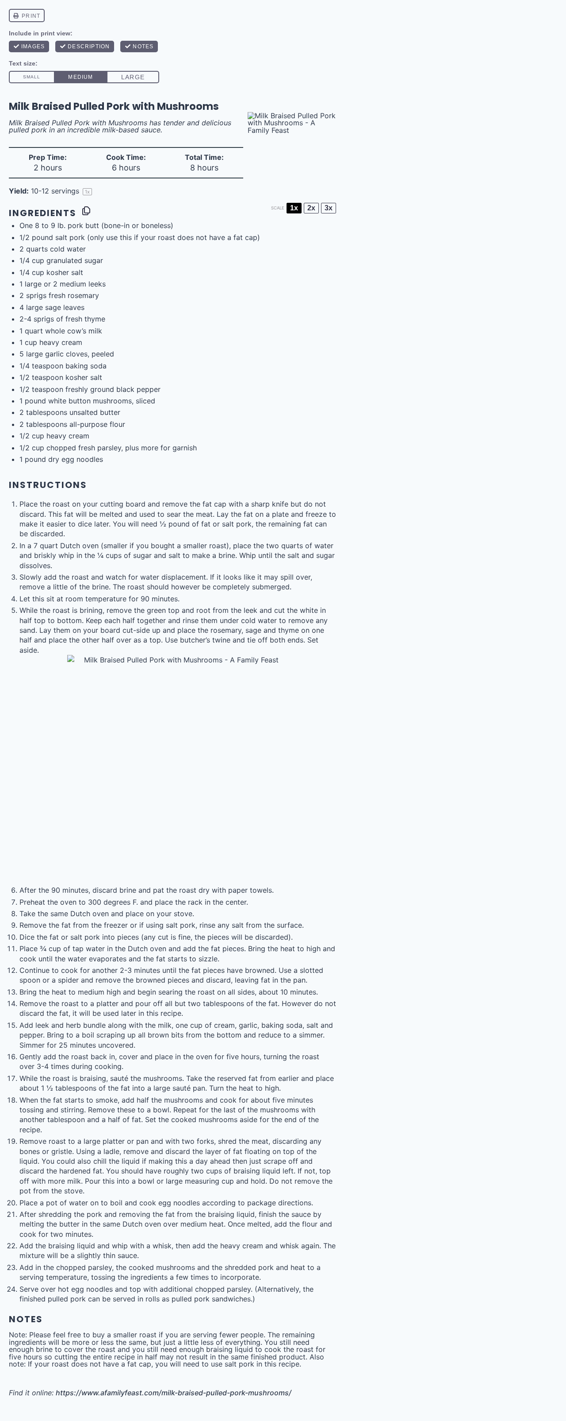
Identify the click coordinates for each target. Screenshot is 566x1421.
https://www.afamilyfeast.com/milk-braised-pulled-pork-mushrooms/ (173, 1392)
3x (329, 208)
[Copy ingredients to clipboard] (86, 210)
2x (311, 208)
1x (294, 208)
